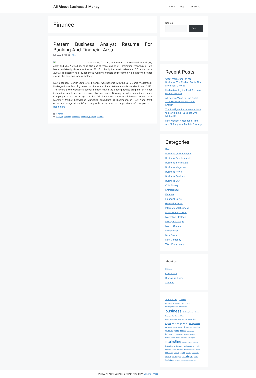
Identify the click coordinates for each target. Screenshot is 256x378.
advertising (171, 299)
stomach (168, 357)
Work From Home (174, 244)
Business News (173, 171)
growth (169, 330)
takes (196, 357)
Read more (59, 106)
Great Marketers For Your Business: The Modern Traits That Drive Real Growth (183, 82)
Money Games (173, 226)
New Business (173, 235)
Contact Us (195, 6)
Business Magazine (175, 167)
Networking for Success (173, 346)
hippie (183, 331)
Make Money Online (176, 212)
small (176, 352)
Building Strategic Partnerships (176, 307)
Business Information (176, 162)
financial (84, 117)
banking (67, 117)
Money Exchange (174, 221)
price (174, 349)
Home (172, 6)
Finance (59, 114)
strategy (187, 356)
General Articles (174, 203)
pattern (92, 117)
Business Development (177, 158)
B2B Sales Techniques (172, 303)
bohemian (186, 303)
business (76, 117)
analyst (59, 117)
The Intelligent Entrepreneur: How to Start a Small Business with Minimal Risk (183, 113)
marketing (173, 341)
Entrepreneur (172, 190)
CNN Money (171, 185)
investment (170, 337)
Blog (182, 6)
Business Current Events (178, 153)
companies (190, 319)
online (198, 346)
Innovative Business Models (185, 334)
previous (168, 349)
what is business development (185, 360)
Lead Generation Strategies (185, 338)
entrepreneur (194, 323)
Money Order (172, 230)
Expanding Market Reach (173, 327)
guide (176, 331)
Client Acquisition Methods (174, 319)
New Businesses (188, 346)
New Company (173, 239)
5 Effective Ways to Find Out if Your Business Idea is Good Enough (181, 101)
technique (169, 360)
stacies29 (195, 353)
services (169, 352)
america (182, 299)
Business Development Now (174, 316)
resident (180, 349)
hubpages (190, 331)
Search (169, 23)
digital (168, 323)
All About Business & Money (76, 7)
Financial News (173, 199)
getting (196, 327)
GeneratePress (151, 374)
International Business (177, 208)
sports (188, 353)
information (170, 334)
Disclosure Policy (174, 278)
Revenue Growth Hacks (192, 349)
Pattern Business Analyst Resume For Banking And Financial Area (102, 46)
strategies (176, 356)
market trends (187, 342)
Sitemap (169, 282)
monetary (196, 342)
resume (100, 117)
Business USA (172, 180)
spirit (183, 352)
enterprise (179, 323)
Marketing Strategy (175, 217)
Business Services (175, 176)
